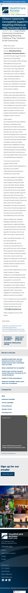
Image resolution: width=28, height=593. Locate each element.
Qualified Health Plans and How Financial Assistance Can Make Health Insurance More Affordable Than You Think (13, 361)
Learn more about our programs (19, 338)
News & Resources (6, 577)
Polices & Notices (5, 588)
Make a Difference (6, 574)
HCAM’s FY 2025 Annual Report (12, 378)
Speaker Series (7, 409)
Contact (3, 559)
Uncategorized (7, 412)
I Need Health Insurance (8, 553)
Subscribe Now (7, 474)
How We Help (5, 571)
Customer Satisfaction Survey (12, 343)
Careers (3, 556)
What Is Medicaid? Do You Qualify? (13, 368)
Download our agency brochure (8, 338)
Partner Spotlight (7, 402)
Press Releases (7, 406)
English (18, 591)
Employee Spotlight (8, 399)
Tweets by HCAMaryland (8, 453)
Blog (3, 396)
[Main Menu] (1, 4)
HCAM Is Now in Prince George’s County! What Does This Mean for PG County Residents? (14, 373)
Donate (3, 550)
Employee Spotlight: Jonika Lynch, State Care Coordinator (13, 382)
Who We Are (5, 565)
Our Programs (5, 568)
